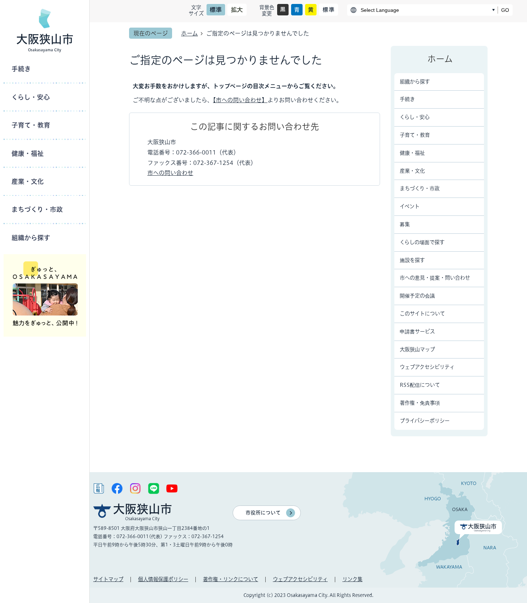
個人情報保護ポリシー (163, 579)
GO (505, 10)
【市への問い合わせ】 (240, 100)
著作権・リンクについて (230, 579)
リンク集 (352, 579)
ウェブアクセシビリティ (300, 579)
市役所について (263, 512)
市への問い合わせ (170, 173)
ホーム (189, 33)
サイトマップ (108, 579)
